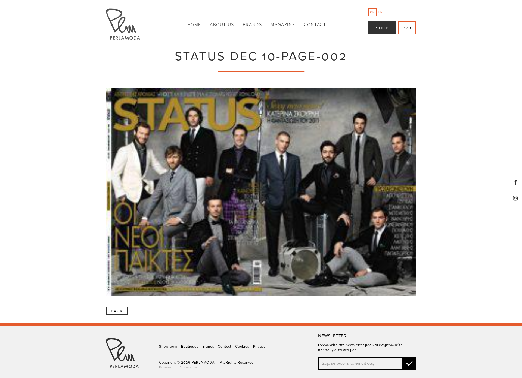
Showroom (168, 346)
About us (222, 24)
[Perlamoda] (123, 24)
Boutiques (189, 346)
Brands (252, 24)
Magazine (283, 24)
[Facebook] (515, 182)
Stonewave (189, 367)
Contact (315, 24)
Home (194, 24)
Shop (382, 28)
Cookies (242, 346)
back (117, 310)
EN (380, 12)
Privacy (259, 346)
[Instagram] (515, 198)
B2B (407, 28)
